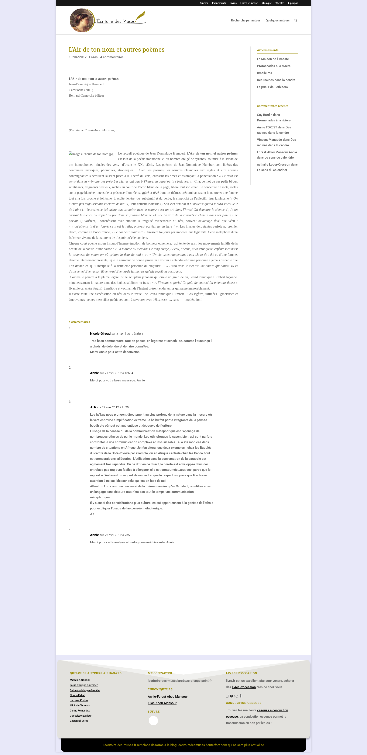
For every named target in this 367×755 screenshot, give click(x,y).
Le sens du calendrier (280, 157)
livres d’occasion (244, 687)
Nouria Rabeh (77, 695)
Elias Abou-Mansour (162, 703)
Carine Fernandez (80, 710)
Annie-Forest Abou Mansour (168, 697)
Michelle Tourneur (80, 705)
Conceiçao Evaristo (81, 715)
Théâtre (279, 3)
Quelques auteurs (278, 20)
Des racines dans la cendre (276, 80)
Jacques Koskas (79, 700)
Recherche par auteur (245, 20)
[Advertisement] (153, 602)
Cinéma (204, 3)
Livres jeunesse (249, 3)
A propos (293, 3)
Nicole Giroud (100, 334)
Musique (267, 3)
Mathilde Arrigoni (80, 680)
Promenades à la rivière (274, 66)
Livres (233, 3)
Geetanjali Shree (79, 720)
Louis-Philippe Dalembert (84, 685)
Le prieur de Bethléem (272, 87)
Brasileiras (264, 73)
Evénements (219, 3)
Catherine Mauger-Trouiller (85, 690)
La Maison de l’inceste (273, 59)
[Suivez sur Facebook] (153, 720)
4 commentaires (112, 57)
